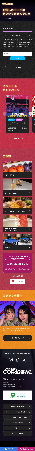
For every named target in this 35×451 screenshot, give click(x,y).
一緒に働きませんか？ (17, 338)
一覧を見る (15, 138)
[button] (4, 114)
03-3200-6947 (19, 263)
